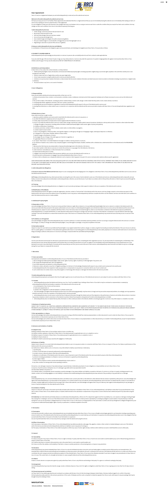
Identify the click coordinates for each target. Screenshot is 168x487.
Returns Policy (47, 485)
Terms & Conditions (37, 485)
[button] (166, 2)
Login (162, 2)
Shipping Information (57, 485)
